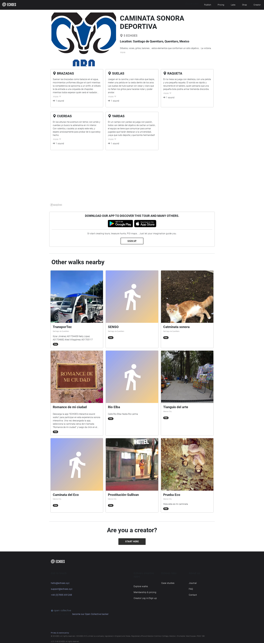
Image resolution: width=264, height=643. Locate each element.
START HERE (132, 541)
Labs (233, 5)
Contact (193, 595)
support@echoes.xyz (61, 589)
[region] (132, 179)
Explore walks (141, 586)
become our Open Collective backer (90, 614)
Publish (207, 5)
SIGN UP (132, 241)
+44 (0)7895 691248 (61, 595)
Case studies (167, 583)
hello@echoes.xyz (60, 583)
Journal (193, 583)
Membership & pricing (145, 592)
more (122, 52)
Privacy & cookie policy (60, 633)
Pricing (221, 5)
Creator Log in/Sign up (145, 598)
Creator (257, 5)
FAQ (191, 589)
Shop (244, 5)
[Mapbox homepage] (56, 204)
